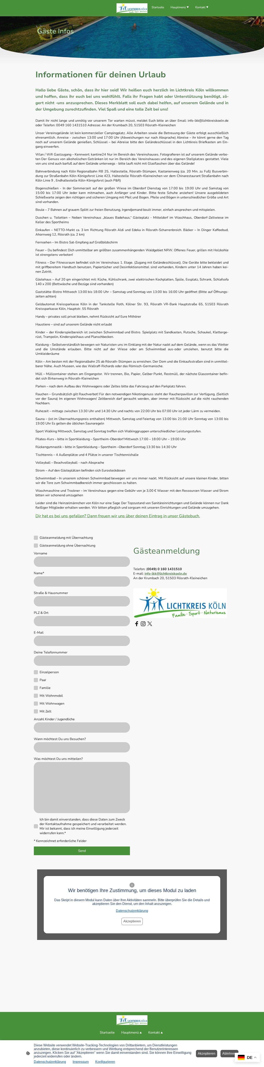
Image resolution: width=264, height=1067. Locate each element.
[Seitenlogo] (132, 8)
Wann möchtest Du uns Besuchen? (60, 739)
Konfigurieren (105, 1061)
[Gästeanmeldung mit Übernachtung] (36, 538)
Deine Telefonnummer (50, 652)
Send (82, 851)
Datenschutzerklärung (132, 911)
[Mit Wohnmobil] (36, 696)
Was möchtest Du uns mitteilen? (58, 759)
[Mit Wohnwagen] (36, 704)
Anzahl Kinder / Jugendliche (54, 719)
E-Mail (39, 632)
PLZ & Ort (41, 613)
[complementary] (247, 1058)
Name (39, 573)
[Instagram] (143, 623)
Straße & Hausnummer (51, 593)
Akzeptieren (132, 921)
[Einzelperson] (36, 672)
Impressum (81, 1061)
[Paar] (36, 680)
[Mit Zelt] (36, 711)
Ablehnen (229, 1053)
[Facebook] (136, 623)
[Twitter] (149, 623)
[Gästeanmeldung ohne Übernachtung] (36, 546)
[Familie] (36, 688)
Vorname (40, 553)
